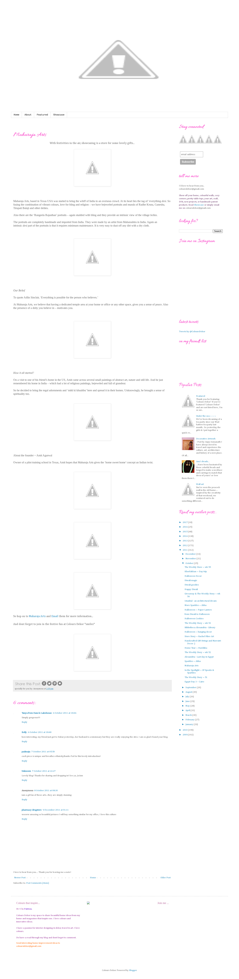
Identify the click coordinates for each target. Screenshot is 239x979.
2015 (185, 532)
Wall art (200, 484)
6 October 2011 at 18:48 (39, 732)
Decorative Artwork (206, 439)
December (190, 554)
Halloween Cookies (194, 618)
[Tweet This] (49, 685)
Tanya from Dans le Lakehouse (37, 713)
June (187, 701)
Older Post (165, 877)
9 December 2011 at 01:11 (56, 810)
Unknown (26, 771)
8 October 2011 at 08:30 (46, 790)
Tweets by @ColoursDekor (192, 331)
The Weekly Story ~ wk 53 (198, 623)
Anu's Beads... (202, 461)
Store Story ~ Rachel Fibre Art (199, 636)
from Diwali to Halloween (197, 614)
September (191, 687)
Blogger (133, 970)
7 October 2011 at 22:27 (43, 771)
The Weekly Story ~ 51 (196, 677)
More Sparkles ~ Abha (195, 605)
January (189, 724)
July (187, 696)
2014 (185, 536)
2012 (185, 545)
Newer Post (20, 877)
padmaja (26, 752)
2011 (185, 550)
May (187, 706)
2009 (185, 735)
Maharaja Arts (37, 616)
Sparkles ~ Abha (193, 661)
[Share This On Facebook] (44, 685)
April (188, 710)
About (27, 114)
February (190, 720)
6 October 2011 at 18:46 (64, 713)
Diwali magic (191, 580)
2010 (185, 730)
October (189, 563)
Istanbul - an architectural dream (201, 601)
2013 (185, 541)
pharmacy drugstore (32, 810)
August (189, 692)
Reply (24, 722)
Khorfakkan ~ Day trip (196, 571)
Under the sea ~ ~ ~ (206, 416)
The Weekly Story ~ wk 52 (198, 652)
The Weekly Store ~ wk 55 (198, 567)
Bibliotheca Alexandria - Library (200, 627)
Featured (42, 114)
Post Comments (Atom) (37, 883)
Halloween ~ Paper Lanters (198, 610)
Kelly (24, 732)
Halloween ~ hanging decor (198, 632)
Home (16, 114)
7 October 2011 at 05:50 (43, 752)
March (188, 715)
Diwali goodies (192, 585)
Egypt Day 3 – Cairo (194, 682)
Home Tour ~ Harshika (196, 648)
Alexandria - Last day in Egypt (199, 657)
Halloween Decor (193, 576)
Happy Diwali (191, 589)
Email (55, 616)
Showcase (58, 114)
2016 (185, 527)
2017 (185, 522)
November (190, 558)
